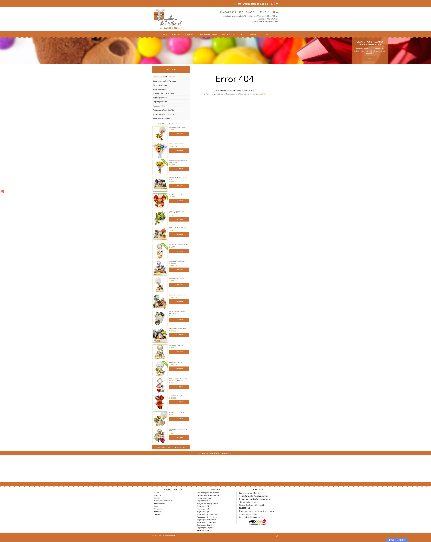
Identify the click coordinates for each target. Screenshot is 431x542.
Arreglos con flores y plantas (164, 93)
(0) (277, 12)
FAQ (241, 34)
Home (164, 34)
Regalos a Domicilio (204, 530)
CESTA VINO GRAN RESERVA (177, 328)
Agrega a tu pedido (160, 85)
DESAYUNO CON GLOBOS (177, 127)
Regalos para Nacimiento (162, 118)
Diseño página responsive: (159, 535)
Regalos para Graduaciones (163, 114)
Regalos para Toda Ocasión (163, 110)
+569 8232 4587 (233, 12)
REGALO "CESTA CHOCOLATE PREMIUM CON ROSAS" (178, 379)
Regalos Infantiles (159, 89)
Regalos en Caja (159, 106)
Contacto (265, 34)
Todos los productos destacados (170, 447)
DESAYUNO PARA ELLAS (176, 278)
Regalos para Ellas (160, 97)
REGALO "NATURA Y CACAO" (178, 228)
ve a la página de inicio (257, 94)
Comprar (179, 134)
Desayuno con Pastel (176, 345)
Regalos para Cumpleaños (206, 522)
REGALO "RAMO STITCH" (177, 144)
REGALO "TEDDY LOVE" (176, 194)
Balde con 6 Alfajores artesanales (177, 312)
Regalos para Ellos (160, 102)
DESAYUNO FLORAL (175, 362)
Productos (189, 34)
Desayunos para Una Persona (164, 77)
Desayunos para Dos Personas (164, 81)
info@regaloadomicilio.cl (248, 514)
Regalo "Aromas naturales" (179, 244)
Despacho (252, 34)
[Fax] (235, 3)
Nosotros (176, 34)
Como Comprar (228, 34)
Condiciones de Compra (207, 34)
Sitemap (157, 514)
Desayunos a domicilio (205, 525)
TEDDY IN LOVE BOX (175, 395)
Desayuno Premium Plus (177, 295)
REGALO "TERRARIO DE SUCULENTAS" (176, 212)
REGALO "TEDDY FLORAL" (177, 412)
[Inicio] (168, 19)
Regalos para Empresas (205, 527)
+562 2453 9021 (259, 12)
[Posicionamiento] (170, 535)
